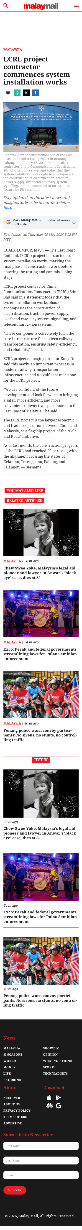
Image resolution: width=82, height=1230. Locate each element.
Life (7, 1073)
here (7, 207)
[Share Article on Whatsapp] (17, 95)
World (9, 1061)
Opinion (50, 1054)
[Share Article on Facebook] (35, 95)
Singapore (13, 1054)
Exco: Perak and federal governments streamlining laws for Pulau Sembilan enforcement (40, 654)
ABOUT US (11, 1104)
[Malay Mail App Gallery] (49, 1109)
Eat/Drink (12, 1080)
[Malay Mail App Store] (49, 1101)
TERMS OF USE (15, 1117)
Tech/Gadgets (55, 1073)
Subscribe (15, 1190)
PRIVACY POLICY (17, 1110)
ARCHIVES (11, 1098)
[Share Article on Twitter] (26, 95)
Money (9, 1067)
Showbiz (51, 1048)
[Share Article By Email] (8, 95)
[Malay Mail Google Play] (58, 1101)
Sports (49, 1067)
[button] (74, 222)
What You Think (57, 1061)
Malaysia (12, 50)
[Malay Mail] (41, 9)
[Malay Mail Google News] (58, 1109)
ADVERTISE (12, 1123)
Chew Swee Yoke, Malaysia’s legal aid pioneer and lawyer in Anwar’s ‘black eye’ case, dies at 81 (39, 573)
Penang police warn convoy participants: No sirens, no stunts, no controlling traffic (40, 735)
